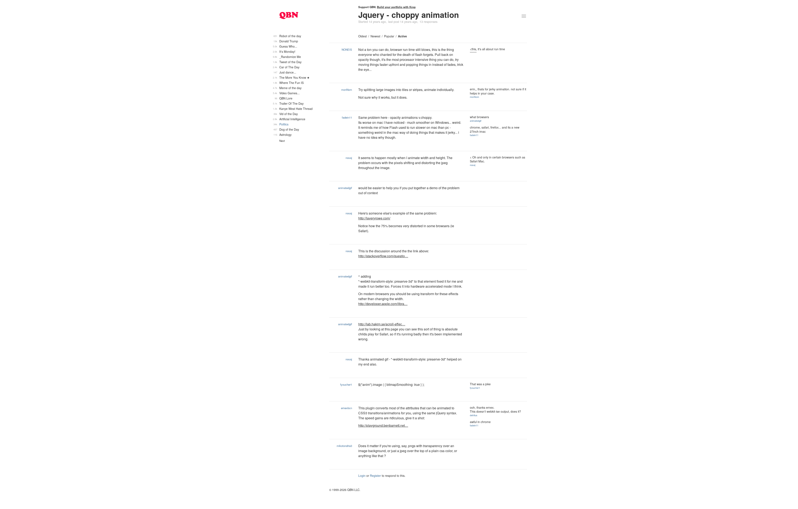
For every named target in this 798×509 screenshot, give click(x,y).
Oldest (362, 36)
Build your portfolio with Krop (396, 7)
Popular (389, 36)
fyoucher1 (346, 384)
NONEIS (347, 50)
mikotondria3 (344, 446)
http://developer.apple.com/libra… (383, 303)
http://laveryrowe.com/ (374, 218)
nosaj (349, 158)
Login (362, 475)
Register (375, 475)
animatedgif (475, 120)
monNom (346, 90)
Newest (375, 36)
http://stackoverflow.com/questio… (383, 256)
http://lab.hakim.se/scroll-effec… (381, 324)
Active (402, 36)
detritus (473, 415)
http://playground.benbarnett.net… (383, 425)
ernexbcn (346, 408)
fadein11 (347, 117)
